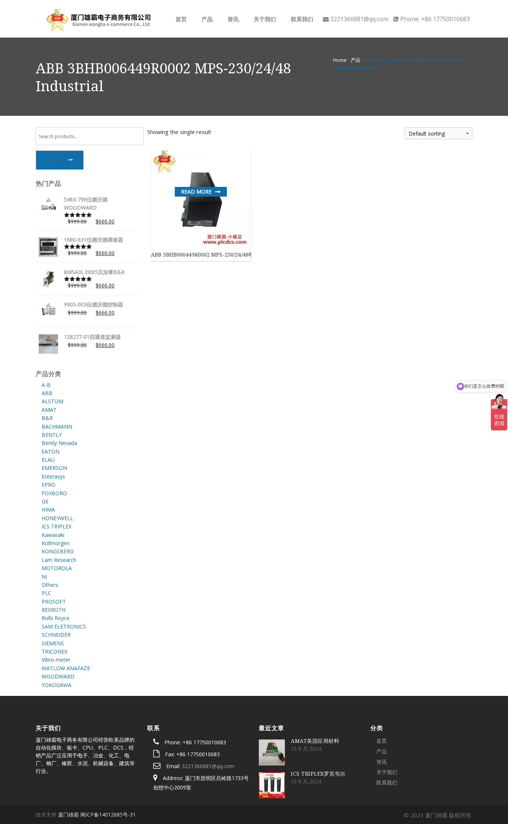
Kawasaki (53, 534)
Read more (196, 191)
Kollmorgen (56, 543)
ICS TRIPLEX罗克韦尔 (318, 773)
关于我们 (264, 19)
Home (340, 60)
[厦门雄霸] (98, 18)
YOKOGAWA (56, 684)
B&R (47, 417)
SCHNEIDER (56, 634)
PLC (46, 592)
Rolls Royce (56, 617)
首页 (180, 19)
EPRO (48, 484)
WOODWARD (58, 676)
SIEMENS (53, 643)
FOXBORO (54, 493)
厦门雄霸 (68, 814)
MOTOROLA (57, 568)
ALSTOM (52, 401)
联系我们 (301, 19)
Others (50, 584)
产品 (206, 19)
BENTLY (52, 434)
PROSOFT (54, 601)
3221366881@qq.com (208, 766)
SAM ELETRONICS (64, 626)
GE (45, 501)
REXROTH (53, 609)
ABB (47, 393)
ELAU (48, 459)
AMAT (49, 409)
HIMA (48, 509)
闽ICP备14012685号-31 (108, 814)
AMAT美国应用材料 (315, 740)
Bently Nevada (59, 442)
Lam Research (59, 559)
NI (44, 576)
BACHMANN (57, 426)
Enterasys (53, 476)
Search (55, 159)
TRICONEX (54, 651)
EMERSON (54, 467)
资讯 (232, 19)
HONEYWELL (57, 518)
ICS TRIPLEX (56, 526)
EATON (51, 451)
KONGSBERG (58, 551)
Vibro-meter (56, 659)
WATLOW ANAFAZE (66, 668)
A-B (46, 384)
